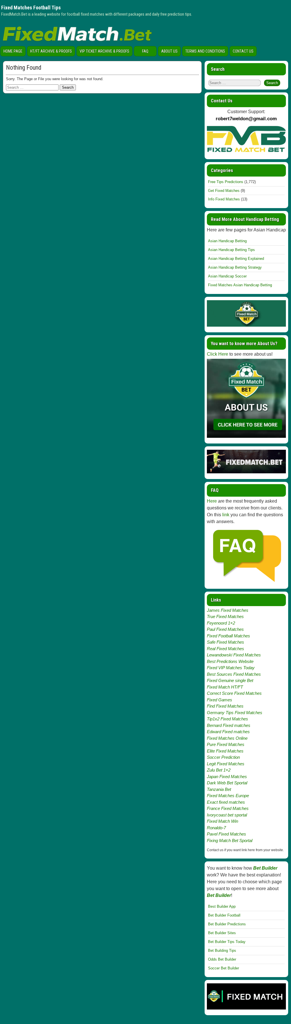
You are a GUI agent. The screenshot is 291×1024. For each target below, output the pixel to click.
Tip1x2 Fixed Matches (227, 718)
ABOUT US (169, 51)
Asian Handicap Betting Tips (231, 250)
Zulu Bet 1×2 (218, 770)
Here (212, 501)
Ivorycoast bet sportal (227, 814)
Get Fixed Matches (224, 190)
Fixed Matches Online (227, 738)
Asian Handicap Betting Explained (236, 258)
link (225, 514)
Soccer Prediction (223, 757)
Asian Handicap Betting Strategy (235, 267)
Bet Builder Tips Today (227, 942)
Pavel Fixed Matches (226, 834)
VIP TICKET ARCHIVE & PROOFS (104, 51)
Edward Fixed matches (228, 731)
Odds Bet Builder (222, 959)
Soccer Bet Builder (223, 968)
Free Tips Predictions (225, 182)
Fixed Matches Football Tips (31, 8)
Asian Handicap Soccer (227, 276)
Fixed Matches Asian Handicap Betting (240, 285)
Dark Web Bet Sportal (227, 782)
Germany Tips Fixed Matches (234, 712)
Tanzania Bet (219, 789)
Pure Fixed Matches (225, 744)
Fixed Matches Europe (228, 795)
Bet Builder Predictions (227, 924)
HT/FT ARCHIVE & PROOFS (51, 51)
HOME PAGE (12, 51)
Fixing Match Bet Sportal (229, 840)
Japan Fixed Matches (227, 776)
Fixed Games (219, 699)
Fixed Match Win (222, 821)
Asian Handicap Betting (227, 241)
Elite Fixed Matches (225, 751)
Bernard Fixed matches (228, 725)
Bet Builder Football (224, 915)
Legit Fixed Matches (225, 763)
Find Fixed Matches (225, 706)
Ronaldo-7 (216, 827)
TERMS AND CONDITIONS (205, 51)
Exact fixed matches (226, 802)
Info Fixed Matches (224, 199)
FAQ (145, 51)
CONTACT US (243, 51)
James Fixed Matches (227, 610)
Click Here (217, 354)
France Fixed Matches (228, 808)
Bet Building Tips (222, 950)
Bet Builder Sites (222, 933)
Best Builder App (222, 906)
